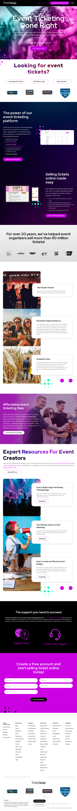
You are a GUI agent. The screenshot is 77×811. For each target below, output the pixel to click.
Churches (42, 736)
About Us (67, 725)
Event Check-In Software (57, 727)
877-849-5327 (65, 803)
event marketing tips (63, 463)
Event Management (56, 732)
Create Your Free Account (60, 3)
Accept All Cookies (39, 801)
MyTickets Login (18, 753)
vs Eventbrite (31, 725)
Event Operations (18, 735)
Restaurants (43, 767)
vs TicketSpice (32, 728)
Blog (16, 725)
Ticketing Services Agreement (64, 808)
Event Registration (56, 737)
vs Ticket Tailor (32, 739)
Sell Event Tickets (18, 743)
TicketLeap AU (69, 728)
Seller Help (18, 749)
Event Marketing (18, 729)
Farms (42, 749)
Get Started (6, 737)
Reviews (5, 735)
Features (5, 732)
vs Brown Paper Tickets (32, 743)
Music (41, 762)
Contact (67, 739)
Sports (42, 770)
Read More (42, 501)
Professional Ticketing (68, 732)
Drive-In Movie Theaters (44, 745)
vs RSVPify (31, 731)
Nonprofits (43, 765)
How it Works (6, 727)
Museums (43, 760)
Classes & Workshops (43, 732)
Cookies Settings (39, 804)
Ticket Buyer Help (18, 758)
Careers (67, 736)
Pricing (5, 729)
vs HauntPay (31, 733)
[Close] (44, 796)
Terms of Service (50, 808)
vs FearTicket (31, 736)
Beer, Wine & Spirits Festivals (44, 727)
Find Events (68, 741)
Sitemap (67, 744)
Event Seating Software (57, 743)
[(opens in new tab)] (11, 92)
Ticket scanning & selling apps (15, 146)
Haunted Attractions (43, 756)
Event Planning (19, 739)
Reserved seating (11, 142)
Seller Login (18, 746)
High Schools (43, 752)
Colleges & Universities (43, 740)
